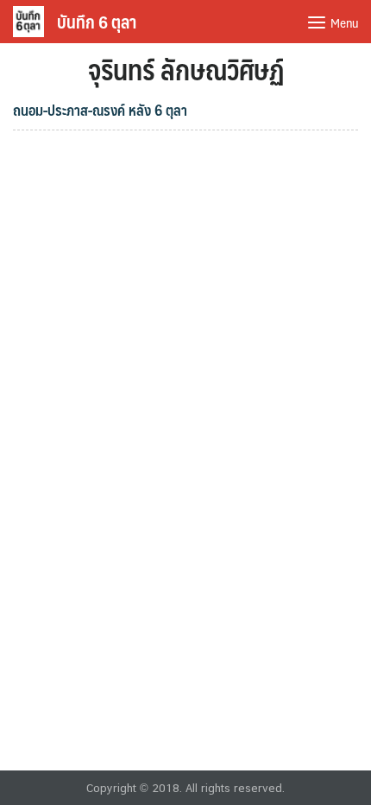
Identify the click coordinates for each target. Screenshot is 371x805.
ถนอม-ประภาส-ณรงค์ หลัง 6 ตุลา (100, 110)
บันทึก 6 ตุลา (96, 21)
